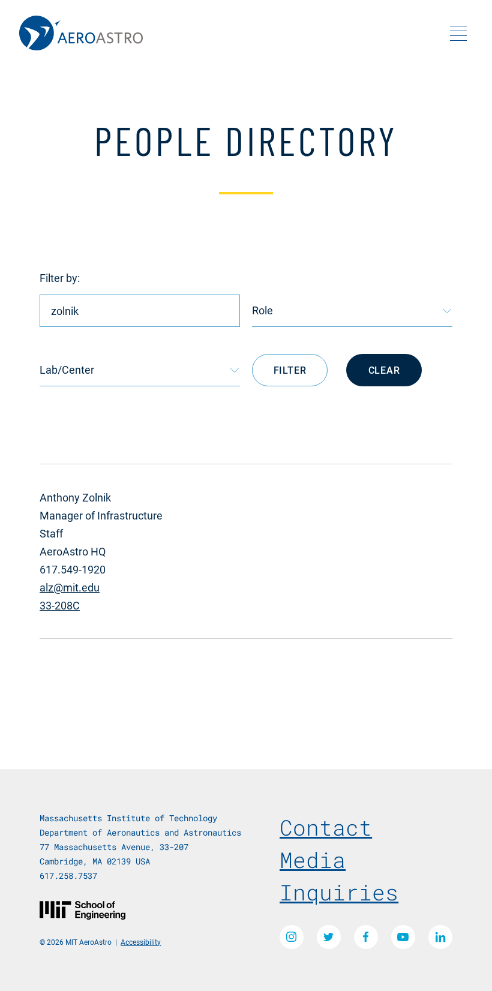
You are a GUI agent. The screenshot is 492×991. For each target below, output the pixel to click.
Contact (326, 827)
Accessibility (141, 942)
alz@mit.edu (70, 587)
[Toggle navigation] (458, 33)
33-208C (60, 605)
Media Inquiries (339, 875)
